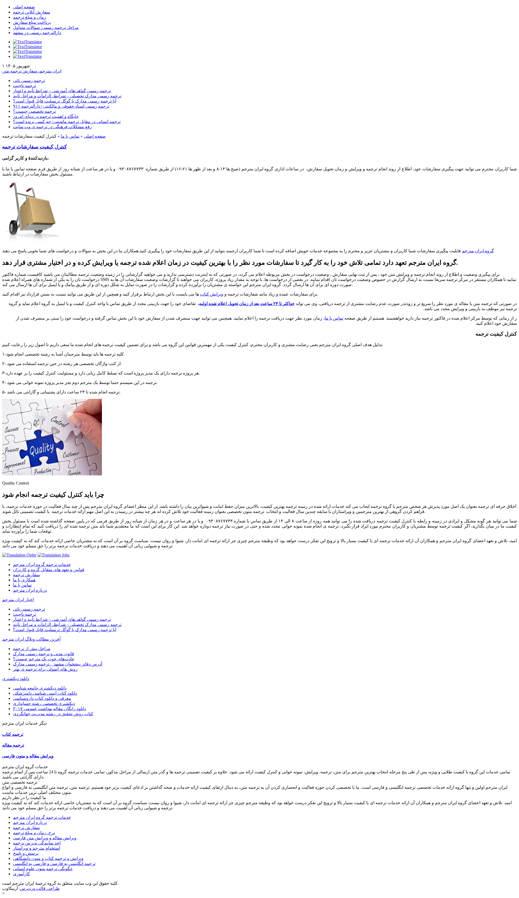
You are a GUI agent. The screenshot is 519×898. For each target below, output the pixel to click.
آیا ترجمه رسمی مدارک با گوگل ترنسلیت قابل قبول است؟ (64, 101)
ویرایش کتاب (211, 294)
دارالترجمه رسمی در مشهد (37, 32)
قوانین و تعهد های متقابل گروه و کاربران (48, 569)
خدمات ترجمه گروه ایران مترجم (42, 564)
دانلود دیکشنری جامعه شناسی (39, 688)
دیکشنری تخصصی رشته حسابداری (44, 703)
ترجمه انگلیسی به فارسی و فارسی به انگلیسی (54, 863)
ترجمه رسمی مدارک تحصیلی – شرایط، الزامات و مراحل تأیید (67, 96)
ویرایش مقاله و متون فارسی (28, 756)
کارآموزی (21, 874)
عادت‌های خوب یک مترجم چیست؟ (44, 659)
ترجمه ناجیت (24, 85)
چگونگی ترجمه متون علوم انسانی (43, 868)
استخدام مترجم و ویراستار (36, 848)
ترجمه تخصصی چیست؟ (34, 111)
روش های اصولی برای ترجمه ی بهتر (45, 669)
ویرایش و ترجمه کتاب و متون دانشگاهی (48, 858)
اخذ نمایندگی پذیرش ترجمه (37, 843)
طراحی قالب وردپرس (40, 888)
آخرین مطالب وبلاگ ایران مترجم (31, 639)
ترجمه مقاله (13, 745)
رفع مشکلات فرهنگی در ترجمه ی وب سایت (52, 126)
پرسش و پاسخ (25, 853)
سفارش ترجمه (26, 574)
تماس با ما (70, 136)
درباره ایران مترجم (30, 590)
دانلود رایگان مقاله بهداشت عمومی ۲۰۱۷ (49, 708)
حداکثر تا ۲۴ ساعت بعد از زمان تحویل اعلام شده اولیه (247, 303)
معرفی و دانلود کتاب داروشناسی (42, 698)
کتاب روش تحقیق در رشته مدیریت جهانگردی (53, 713)
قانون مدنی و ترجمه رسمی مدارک (43, 653)
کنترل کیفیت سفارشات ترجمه (34, 147)
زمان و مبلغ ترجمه (29, 17)
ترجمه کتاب (12, 734)
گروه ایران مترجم (478, 250)
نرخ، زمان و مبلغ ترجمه (34, 832)
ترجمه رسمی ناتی (29, 80)
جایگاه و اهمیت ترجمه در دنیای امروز (46, 116)
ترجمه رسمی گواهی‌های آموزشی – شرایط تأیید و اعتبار (62, 90)
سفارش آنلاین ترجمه (31, 12)
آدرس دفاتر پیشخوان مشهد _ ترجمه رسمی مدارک (57, 664)
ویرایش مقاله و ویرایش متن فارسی (44, 838)
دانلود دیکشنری (15, 678)
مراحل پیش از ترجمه (31, 648)
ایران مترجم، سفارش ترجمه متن (31, 71)
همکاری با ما (24, 580)
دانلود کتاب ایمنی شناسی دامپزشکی (45, 693)
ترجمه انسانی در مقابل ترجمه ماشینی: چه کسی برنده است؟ (67, 121)
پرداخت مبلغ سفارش (32, 22)
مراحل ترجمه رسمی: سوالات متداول (46, 27)
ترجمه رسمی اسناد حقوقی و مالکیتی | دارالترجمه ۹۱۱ (61, 106)
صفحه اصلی (24, 7)
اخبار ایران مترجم (18, 599)
